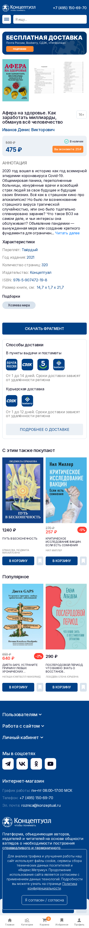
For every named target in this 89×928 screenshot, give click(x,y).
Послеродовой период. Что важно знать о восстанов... (64, 668)
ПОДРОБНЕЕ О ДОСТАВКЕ (44, 429)
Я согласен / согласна (44, 900)
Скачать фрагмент (44, 328)
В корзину (18, 561)
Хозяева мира (19, 305)
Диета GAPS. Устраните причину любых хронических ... (20, 668)
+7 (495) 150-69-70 (70, 8)
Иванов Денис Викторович (28, 129)
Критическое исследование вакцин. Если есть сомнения (63, 542)
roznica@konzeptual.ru (40, 805)
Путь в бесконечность (19, 538)
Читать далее (67, 233)
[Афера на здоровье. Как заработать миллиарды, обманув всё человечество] (15, 80)
